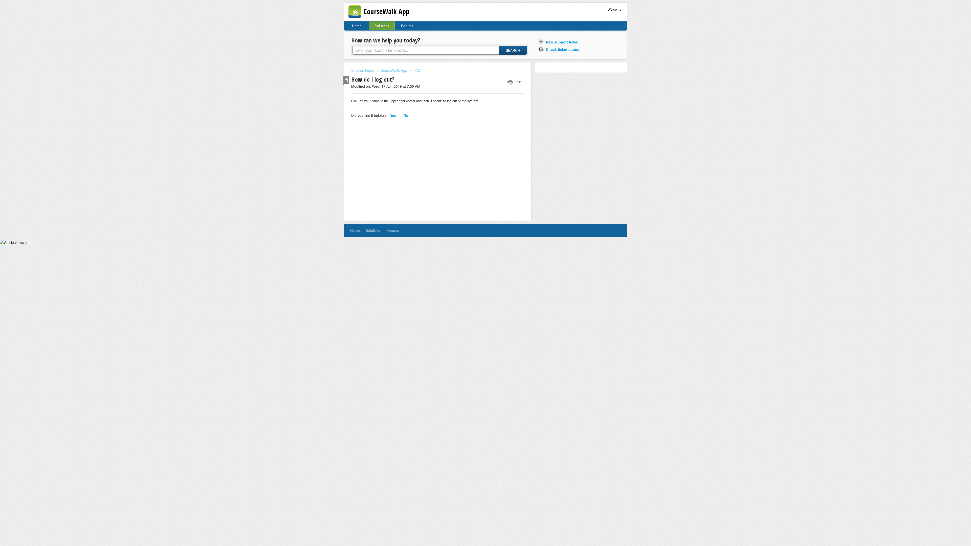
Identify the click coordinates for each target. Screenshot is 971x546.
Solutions (382, 25)
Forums (407, 25)
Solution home (363, 70)
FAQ (417, 70)
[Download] (476, 212)
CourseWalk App (394, 70)
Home (357, 25)
